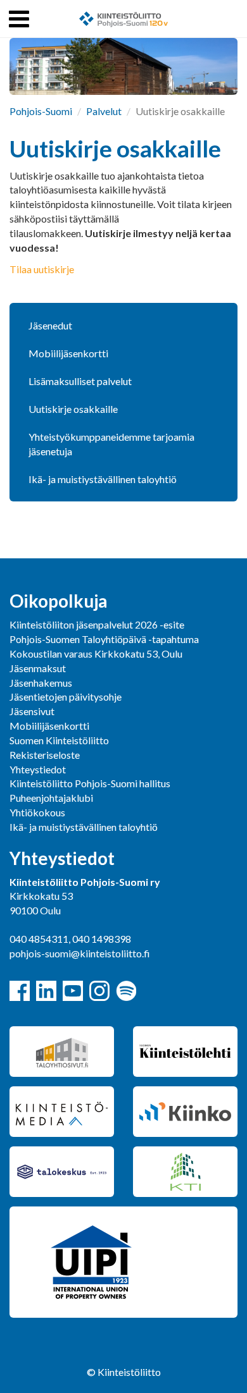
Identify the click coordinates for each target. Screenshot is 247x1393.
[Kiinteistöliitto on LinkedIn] (46, 991)
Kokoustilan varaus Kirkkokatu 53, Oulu (96, 653)
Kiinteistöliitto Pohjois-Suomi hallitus (90, 783)
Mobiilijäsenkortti (68, 353)
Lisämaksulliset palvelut (80, 381)
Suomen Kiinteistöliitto (59, 740)
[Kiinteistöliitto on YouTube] (73, 991)
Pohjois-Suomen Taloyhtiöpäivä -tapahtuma (104, 639)
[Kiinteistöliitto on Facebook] (20, 991)
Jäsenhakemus (41, 683)
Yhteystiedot (38, 769)
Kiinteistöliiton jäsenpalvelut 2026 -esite (97, 624)
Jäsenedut (50, 325)
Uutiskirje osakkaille (73, 409)
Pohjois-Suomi (41, 111)
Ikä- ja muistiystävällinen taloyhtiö (102, 479)
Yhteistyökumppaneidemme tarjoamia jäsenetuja (111, 444)
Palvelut (104, 111)
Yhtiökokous (37, 812)
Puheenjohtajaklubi (51, 798)
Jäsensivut (32, 711)
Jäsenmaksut (38, 668)
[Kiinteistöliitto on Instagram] (99, 991)
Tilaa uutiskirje (42, 269)
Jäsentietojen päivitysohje (66, 696)
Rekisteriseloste (45, 755)
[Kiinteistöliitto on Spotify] (126, 991)
